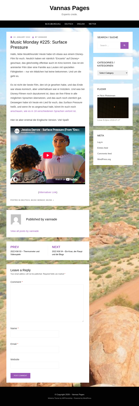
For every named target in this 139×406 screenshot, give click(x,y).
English (81, 24)
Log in (100, 142)
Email (14, 344)
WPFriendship (67, 398)
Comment (16, 282)
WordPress (87, 398)
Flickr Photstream (107, 95)
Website (14, 359)
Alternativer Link (47, 192)
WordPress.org (104, 159)
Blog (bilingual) (53, 24)
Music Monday (38, 200)
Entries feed (102, 148)
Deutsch (69, 24)
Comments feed (104, 153)
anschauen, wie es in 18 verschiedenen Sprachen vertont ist (43, 111)
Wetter (92, 24)
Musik (49, 200)
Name (14, 328)
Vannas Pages (69, 8)
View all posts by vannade (24, 231)
